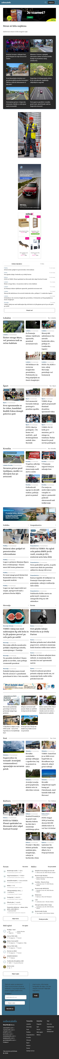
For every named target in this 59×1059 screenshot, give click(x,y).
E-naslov (8, 993)
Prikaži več (29, 310)
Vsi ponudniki (52, 866)
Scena (32, 605)
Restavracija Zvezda (41, 911)
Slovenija (7, 605)
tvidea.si (5, 1042)
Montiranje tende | (12, 870)
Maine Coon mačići (12, 941)
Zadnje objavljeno (17, 264)
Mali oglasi (40, 1032)
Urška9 (22, 875)
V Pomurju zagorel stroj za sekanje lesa (48, 466)
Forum (38, 1029)
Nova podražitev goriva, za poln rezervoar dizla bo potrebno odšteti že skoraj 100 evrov (43, 567)
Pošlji (35, 995)
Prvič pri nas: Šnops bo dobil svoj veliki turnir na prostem (28, 729)
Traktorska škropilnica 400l (15, 961)
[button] (56, 2)
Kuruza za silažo (12, 951)
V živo (42, 264)
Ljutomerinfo (12, 911)
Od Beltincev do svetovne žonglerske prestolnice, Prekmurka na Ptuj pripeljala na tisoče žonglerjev (33, 372)
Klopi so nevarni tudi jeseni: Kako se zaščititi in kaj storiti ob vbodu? (29, 709)
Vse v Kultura (52, 801)
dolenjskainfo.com (9, 1036)
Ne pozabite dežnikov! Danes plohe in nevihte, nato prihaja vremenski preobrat (15, 660)
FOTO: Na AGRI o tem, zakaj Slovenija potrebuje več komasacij (48, 369)
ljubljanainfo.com (8, 1038)
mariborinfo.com (8, 1030)
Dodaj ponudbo (43, 919)
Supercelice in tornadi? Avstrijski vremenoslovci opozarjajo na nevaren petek (13, 763)
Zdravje (11, 626)
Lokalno (7, 318)
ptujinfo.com (7, 1032)
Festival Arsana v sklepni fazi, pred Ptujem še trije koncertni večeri (16, 56)
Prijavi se (51, 2)
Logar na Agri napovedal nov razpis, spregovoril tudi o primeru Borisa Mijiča (15, 590)
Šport (5, 386)
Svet (5, 738)
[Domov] (6, 2)
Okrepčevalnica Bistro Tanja (43, 905)
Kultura (7, 801)
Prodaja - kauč (11, 929)
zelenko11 (11, 892)
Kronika (7, 448)
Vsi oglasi (25, 925)
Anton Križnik (23, 880)
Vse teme (25, 866)
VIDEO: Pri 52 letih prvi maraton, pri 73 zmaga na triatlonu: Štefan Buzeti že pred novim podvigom (48, 435)
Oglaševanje (50, 1027)
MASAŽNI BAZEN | (12, 880)
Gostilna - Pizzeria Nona (42, 882)
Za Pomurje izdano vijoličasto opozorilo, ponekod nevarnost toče (23, 288)
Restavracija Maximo (41, 875)
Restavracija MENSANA (42, 888)
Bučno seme (10, 966)
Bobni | (9, 885)
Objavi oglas (15, 974)
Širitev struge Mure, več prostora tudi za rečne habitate (20, 284)
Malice (38, 1035)
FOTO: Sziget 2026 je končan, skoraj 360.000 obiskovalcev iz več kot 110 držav (49, 823)
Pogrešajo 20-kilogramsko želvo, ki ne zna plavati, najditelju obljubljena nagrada (41, 80)
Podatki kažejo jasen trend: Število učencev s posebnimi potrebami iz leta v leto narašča (15, 673)
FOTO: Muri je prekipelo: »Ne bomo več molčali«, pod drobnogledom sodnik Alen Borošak (32, 435)
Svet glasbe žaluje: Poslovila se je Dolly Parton (17, 274)
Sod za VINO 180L (12, 936)
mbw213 (17, 897)
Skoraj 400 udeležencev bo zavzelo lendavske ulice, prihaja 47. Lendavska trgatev (28, 293)
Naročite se (10, 1008)
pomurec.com (7, 1034)
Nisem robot (11, 1003)
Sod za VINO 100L (12, 946)
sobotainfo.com (8, 1028)
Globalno (5, 755)
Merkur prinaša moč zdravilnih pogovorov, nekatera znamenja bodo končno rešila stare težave (43, 644)
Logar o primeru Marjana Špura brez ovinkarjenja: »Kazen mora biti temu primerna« (16, 564)
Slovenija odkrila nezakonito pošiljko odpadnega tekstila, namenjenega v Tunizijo (14, 647)
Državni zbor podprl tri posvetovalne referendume (19, 269)
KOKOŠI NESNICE (12, 956)
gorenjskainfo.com (9, 1040)
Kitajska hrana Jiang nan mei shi (44, 870)
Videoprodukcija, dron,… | (15, 890)
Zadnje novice (30, 1051)
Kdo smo (49, 1024)
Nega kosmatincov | (13, 875)
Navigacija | (10, 897)
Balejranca (38, 895)
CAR (36, 900)
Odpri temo (15, 918)
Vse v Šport (52, 386)
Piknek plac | (11, 902)
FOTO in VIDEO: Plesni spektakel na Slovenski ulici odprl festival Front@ (25, 279)
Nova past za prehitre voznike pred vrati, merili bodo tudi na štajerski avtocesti (40, 104)
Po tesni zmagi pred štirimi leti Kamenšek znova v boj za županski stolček (15, 577)
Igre (38, 1027)
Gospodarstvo (35, 525)
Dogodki (39, 1024)
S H (14, 885)
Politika (6, 525)
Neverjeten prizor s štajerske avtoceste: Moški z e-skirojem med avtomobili (16, 104)
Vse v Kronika (52, 448)
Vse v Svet (53, 738)
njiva (21, 870)
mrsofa (18, 902)
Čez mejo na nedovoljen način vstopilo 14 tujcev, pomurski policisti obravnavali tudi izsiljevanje (49, 495)
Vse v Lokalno (52, 318)
